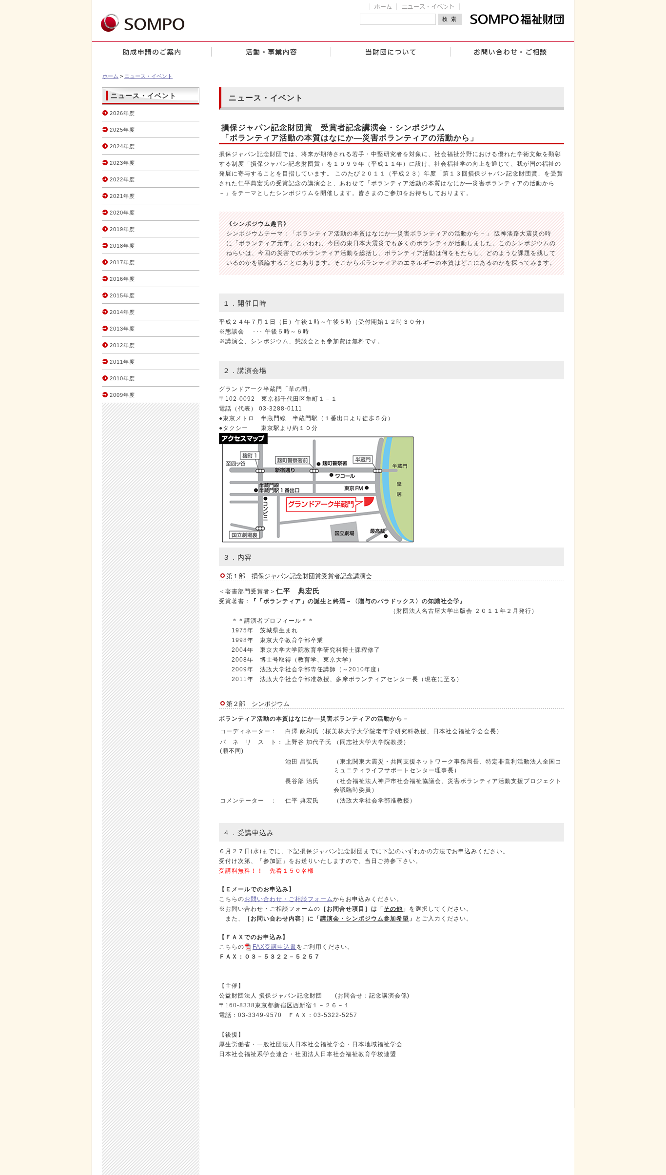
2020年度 (122, 212)
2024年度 (122, 146)
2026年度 (122, 113)
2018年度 (122, 246)
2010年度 (122, 378)
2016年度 (122, 279)
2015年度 (122, 295)
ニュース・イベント (148, 76)
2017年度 (122, 262)
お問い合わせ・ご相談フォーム (288, 899)
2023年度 (122, 163)
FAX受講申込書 (274, 946)
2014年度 (122, 312)
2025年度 (122, 130)
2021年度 (122, 196)
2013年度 (122, 329)
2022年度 (122, 179)
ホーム (110, 76)
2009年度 (122, 395)
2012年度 (122, 345)
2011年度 (122, 362)
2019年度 (122, 229)
